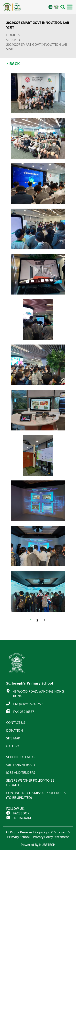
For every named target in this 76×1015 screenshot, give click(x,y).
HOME (11, 35)
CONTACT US (15, 722)
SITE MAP (13, 738)
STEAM (11, 40)
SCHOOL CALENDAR (20, 757)
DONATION (14, 730)
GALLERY (12, 746)
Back (14, 63)
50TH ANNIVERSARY (20, 765)
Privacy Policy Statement (51, 837)
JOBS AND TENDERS (20, 772)
